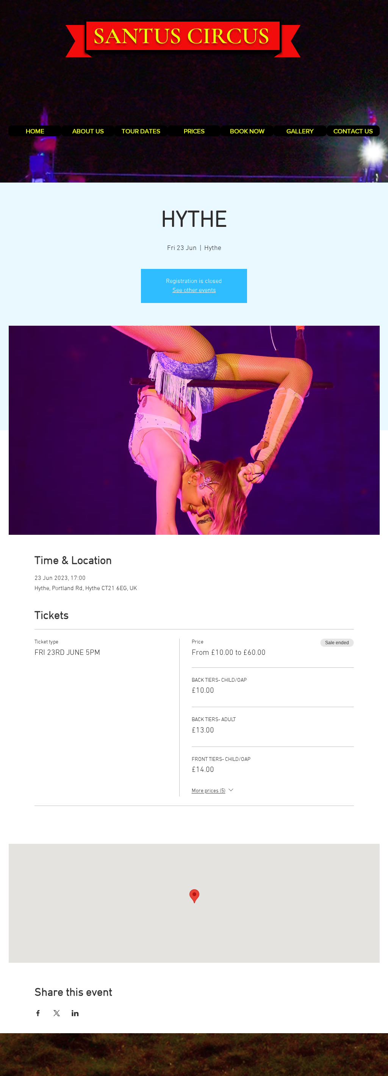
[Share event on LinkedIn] (75, 1013)
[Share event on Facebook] (38, 1013)
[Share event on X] (56, 1013)
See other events (194, 290)
